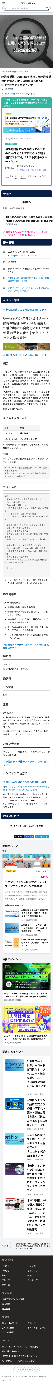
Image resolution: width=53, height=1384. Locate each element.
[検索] (47, 8)
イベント (10, 1246)
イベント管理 (8, 1332)
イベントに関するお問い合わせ (28, 825)
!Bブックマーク (42, 836)
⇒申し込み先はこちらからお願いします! (25, 782)
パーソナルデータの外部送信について (19, 1360)
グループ (6, 1280)
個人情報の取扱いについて (14, 1351)
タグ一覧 (6, 1284)
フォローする (41, 871)
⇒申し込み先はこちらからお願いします (25, 309)
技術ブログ (32, 1270)
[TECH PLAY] (27, 3)
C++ (26, 93)
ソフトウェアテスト (14, 93)
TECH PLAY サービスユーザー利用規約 (20, 1346)
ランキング (32, 1280)
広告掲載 (6, 1303)
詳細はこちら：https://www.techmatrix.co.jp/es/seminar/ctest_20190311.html (26, 788)
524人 (44, 876)
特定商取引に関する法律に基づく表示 (19, 1356)
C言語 (32, 93)
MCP (45, 170)
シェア (30, 836)
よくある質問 (8, 1327)
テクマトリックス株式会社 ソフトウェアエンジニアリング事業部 (28, 289)
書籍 (29, 1275)
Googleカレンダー (18, 255)
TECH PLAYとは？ (10, 1322)
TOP (4, 1246)
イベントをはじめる (36, 1327)
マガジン (6, 1270)
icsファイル (35, 255)
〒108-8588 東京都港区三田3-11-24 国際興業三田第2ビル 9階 (28, 280)
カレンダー (32, 1265)
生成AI (22, 170)
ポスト (20, 836)
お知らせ (31, 1322)
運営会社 (6, 1308)
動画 (4, 1275)
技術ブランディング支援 (13, 1299)
